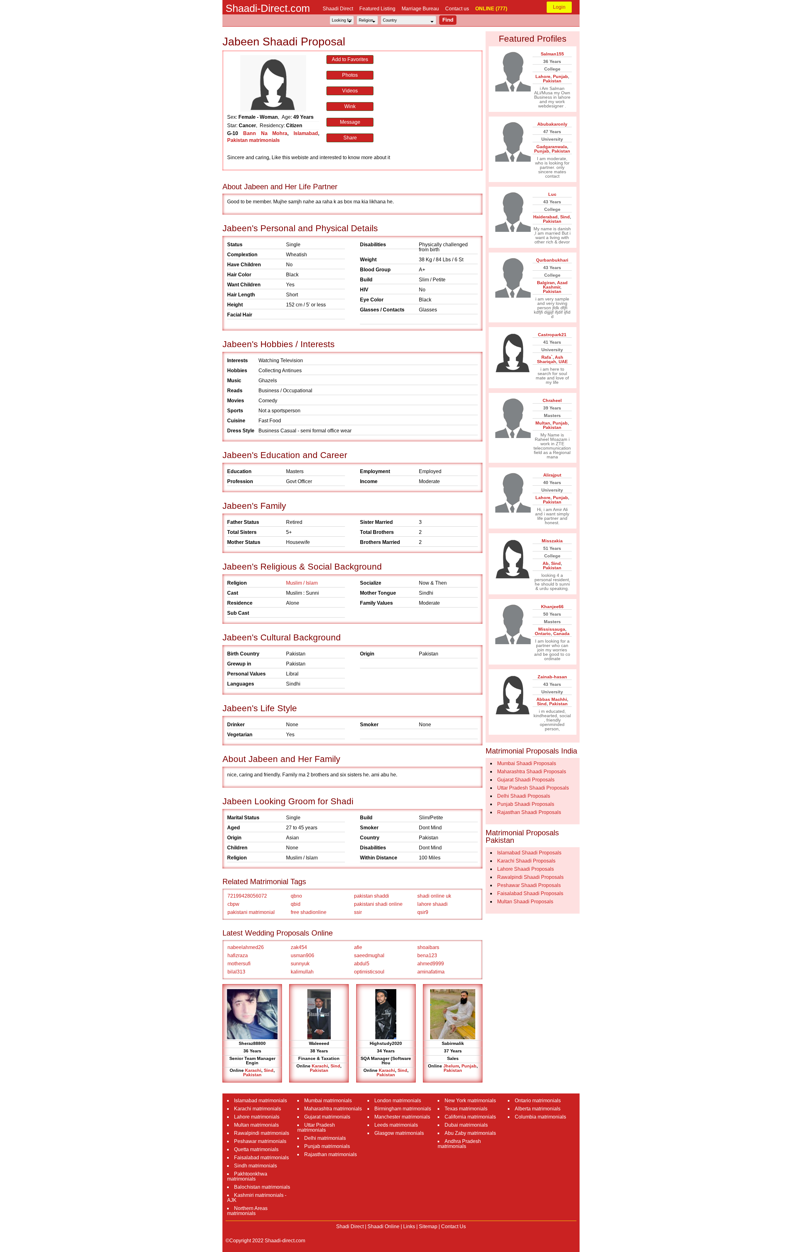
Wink (350, 106)
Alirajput (552, 474)
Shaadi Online (383, 1226)
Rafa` (547, 357)
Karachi (253, 1070)
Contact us (457, 8)
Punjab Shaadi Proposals (525, 804)
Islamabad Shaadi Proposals (529, 852)
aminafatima (431, 971)
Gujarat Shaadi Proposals (526, 779)
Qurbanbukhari (552, 260)
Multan (542, 422)
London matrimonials (397, 1100)
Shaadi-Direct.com (268, 8)
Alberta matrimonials (537, 1108)
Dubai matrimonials (466, 1125)
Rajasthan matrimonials (330, 1154)
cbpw (233, 904)
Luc (552, 194)
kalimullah (302, 971)
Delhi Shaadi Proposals (523, 796)
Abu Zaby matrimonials (470, 1133)
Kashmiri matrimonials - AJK (256, 1197)
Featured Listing (377, 8)
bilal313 (236, 971)
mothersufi (239, 963)
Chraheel (552, 400)
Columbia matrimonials (540, 1116)
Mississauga (551, 629)
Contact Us (453, 1226)
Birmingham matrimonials (402, 1108)
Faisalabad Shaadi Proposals (530, 893)
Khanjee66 (552, 606)
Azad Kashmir (555, 285)
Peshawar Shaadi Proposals (529, 885)
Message (350, 122)
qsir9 (422, 912)
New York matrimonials (470, 1100)
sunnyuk (300, 963)
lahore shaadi (432, 904)
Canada (561, 633)
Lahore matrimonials (256, 1116)
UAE (563, 361)
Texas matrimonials (466, 1108)
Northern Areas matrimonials (247, 1211)
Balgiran (546, 282)
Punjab (469, 1065)
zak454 (299, 947)
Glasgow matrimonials (399, 1133)
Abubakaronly (552, 124)
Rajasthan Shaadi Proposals (529, 812)
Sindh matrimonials (255, 1165)
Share (350, 137)
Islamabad (306, 133)
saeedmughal (369, 955)
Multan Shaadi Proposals (525, 901)
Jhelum (451, 1065)
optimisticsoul (369, 971)
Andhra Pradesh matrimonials (459, 1144)
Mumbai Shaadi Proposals (526, 763)
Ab (546, 563)
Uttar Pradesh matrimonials (316, 1127)
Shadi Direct (350, 1226)
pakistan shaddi (371, 896)
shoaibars (428, 947)
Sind (268, 1070)
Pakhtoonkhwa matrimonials (247, 1176)
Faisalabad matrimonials (261, 1157)
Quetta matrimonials (256, 1149)
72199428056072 (247, 896)
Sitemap (428, 1226)
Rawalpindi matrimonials (261, 1133)
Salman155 (552, 53)
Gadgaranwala (551, 146)
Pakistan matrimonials (253, 140)
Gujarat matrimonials (327, 1116)
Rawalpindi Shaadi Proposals (530, 877)
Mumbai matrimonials (328, 1100)
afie (358, 947)
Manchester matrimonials (402, 1116)
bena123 (427, 955)
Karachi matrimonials (257, 1108)
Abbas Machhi (551, 699)
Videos (350, 90)
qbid (295, 904)
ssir (358, 912)
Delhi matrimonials (325, 1138)
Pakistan (252, 1074)
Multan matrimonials (256, 1125)
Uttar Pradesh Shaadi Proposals (533, 787)
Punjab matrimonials (327, 1146)
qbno (296, 896)
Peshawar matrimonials (260, 1141)
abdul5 (361, 963)
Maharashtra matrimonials (333, 1108)
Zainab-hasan (552, 676)
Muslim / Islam (302, 583)
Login (559, 7)
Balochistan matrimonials (262, 1187)
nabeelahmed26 (245, 947)
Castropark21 (552, 334)
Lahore (542, 76)
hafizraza (237, 955)
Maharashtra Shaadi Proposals (531, 771)
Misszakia (552, 540)
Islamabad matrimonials (260, 1100)
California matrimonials (470, 1116)
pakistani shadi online (378, 904)
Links (409, 1226)
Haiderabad (545, 216)
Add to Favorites (350, 59)
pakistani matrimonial (251, 912)
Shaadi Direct (338, 8)
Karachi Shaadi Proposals (526, 860)
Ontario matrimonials (538, 1100)
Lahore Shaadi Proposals (525, 869)
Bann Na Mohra (265, 133)
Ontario (543, 633)
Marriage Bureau (420, 8)
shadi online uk (434, 896)
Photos (350, 75)
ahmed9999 (430, 963)
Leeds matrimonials (396, 1125)
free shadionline (308, 912)
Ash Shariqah (550, 359)
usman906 (302, 955)
